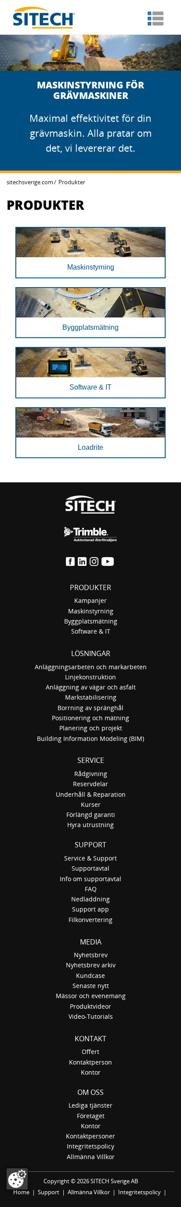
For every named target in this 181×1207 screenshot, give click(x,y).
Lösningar (90, 653)
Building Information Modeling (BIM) (90, 738)
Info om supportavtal (90, 879)
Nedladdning (90, 899)
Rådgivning (90, 773)
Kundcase (90, 975)
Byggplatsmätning (90, 621)
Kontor (91, 1072)
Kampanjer (90, 600)
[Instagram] (95, 560)
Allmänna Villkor (91, 1156)
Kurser (91, 804)
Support (90, 845)
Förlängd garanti (90, 814)
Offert (90, 1051)
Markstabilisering (90, 697)
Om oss (90, 1092)
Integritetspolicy (90, 1146)
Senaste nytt (90, 985)
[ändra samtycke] (17, 1178)
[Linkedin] (83, 560)
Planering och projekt (90, 728)
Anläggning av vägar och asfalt (91, 687)
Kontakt (90, 1038)
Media (90, 942)
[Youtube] (108, 560)
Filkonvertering (90, 919)
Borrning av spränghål (90, 708)
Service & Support (90, 858)
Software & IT (90, 631)
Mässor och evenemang (91, 996)
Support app (90, 909)
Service (90, 760)
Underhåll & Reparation (91, 794)
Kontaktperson (90, 1062)
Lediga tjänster (90, 1105)
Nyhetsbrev (91, 955)
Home (21, 1192)
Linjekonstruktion (90, 677)
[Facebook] (71, 560)
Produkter (90, 587)
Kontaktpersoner (90, 1136)
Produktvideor (90, 1006)
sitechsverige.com (30, 182)
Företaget (91, 1116)
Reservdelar (90, 784)
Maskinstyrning (90, 611)
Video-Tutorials (91, 1016)
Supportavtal (90, 868)
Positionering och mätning (90, 718)
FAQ (91, 889)
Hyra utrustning (90, 824)
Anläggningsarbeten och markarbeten (91, 667)
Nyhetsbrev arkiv (91, 965)
